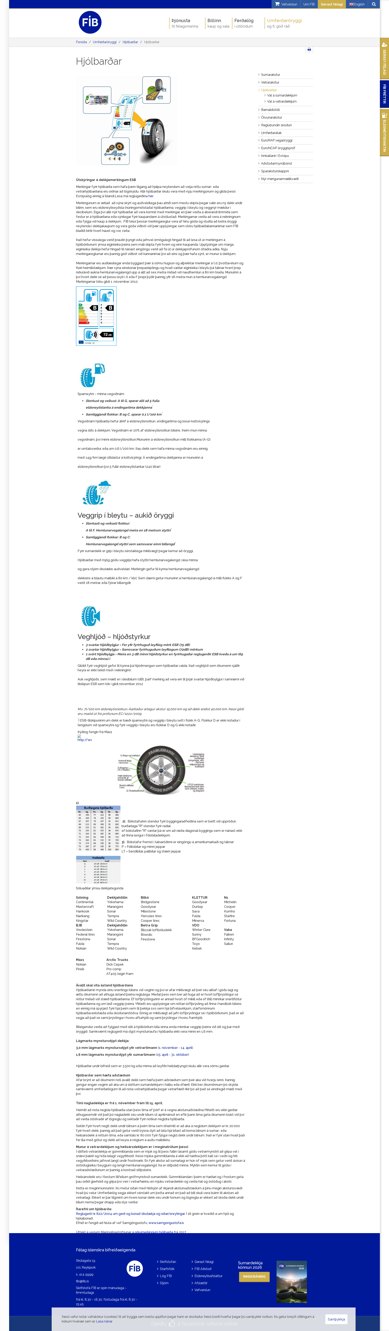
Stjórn (164, 1283)
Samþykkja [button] (336, 1319)
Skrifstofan (168, 1262)
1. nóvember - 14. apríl (175, 1048)
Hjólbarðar (130, 42)
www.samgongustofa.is (166, 1223)
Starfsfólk (167, 1269)
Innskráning (254, 1277)
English (359, 4)
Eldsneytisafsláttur (208, 1276)
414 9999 (86, 1274)
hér (151, 196)
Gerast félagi (332, 4)
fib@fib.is (82, 1281)
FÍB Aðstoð (203, 1269)
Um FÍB (309, 4)
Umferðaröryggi (104, 42)
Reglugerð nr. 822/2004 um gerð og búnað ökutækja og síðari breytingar (130, 1214)
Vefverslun (202, 1290)
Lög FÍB (166, 1276)
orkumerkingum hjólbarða (154, 1232)
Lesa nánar (104, 1321)
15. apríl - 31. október (172, 1055)
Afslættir (200, 1283)
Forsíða (81, 42)
